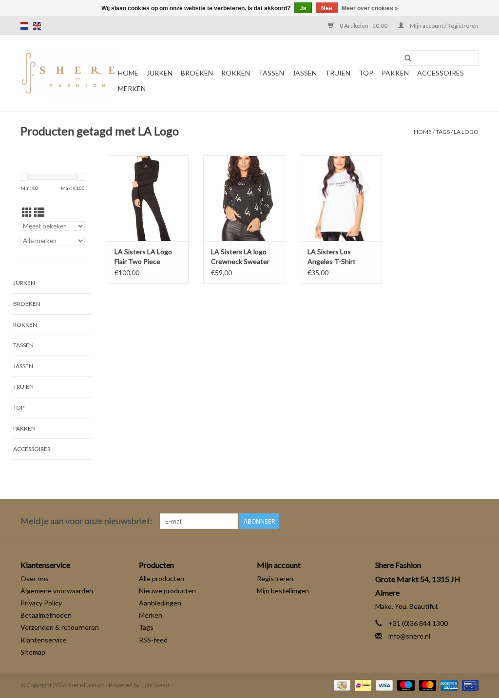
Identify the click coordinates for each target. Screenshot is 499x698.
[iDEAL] (361, 684)
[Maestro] (404, 684)
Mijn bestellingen (283, 590)
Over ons (34, 578)
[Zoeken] (408, 58)
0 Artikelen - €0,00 (363, 25)
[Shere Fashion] (67, 73)
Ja (303, 8)
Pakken (395, 73)
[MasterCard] (426, 684)
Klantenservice (43, 640)
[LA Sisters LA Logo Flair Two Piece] (148, 198)
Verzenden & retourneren (59, 627)
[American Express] (448, 684)
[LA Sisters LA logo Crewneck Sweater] (244, 198)
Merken (132, 88)
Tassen (271, 73)
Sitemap (32, 652)
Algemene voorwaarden (56, 590)
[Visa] (383, 684)
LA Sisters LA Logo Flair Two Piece (143, 256)
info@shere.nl (409, 636)
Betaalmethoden (46, 615)
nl (24, 26)
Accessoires (440, 73)
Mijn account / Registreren (444, 25)
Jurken (160, 73)
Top (366, 73)
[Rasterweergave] (27, 212)
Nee (326, 8)
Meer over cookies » (370, 8)
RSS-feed (153, 640)
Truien (337, 73)
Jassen (304, 73)
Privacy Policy (41, 603)
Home (128, 73)
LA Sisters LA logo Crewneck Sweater (240, 256)
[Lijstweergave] (39, 212)
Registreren (275, 578)
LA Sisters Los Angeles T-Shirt (331, 256)
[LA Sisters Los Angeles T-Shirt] (341, 198)
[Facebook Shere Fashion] (453, 521)
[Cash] (340, 684)
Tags (443, 131)
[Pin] (469, 684)
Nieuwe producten (167, 590)
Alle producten (161, 578)
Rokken (235, 73)
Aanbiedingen (160, 603)
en (37, 26)
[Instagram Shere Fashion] (471, 521)
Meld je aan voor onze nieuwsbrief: (86, 521)
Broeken (197, 73)
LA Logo (466, 131)
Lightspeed (154, 685)
